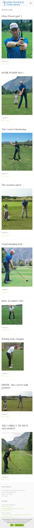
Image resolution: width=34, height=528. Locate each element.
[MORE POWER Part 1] (17, 95)
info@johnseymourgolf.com (21, 515)
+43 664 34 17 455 (7, 516)
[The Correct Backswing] (17, 151)
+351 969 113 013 (6, 506)
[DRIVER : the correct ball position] (17, 401)
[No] (32, 522)
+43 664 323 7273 (7, 510)
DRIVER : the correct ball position (15, 386)
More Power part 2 (12, 16)
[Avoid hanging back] (17, 267)
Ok (12, 525)
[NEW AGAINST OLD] (12, 314)
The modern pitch (11, 184)
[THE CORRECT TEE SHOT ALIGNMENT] (17, 453)
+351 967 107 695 (6, 515)
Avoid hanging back (12, 244)
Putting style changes (13, 338)
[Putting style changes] (13, 356)
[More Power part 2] (17, 39)
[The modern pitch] (17, 209)
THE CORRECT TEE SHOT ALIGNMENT (15, 427)
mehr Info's (5, 64)
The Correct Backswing (14, 129)
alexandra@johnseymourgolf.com (13, 508)
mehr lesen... (19, 525)
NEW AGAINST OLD (12, 301)
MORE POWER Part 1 (12, 72)
